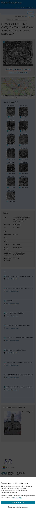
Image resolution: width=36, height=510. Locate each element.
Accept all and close (18, 502)
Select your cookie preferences (18, 507)
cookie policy (17, 498)
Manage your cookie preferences (14, 483)
